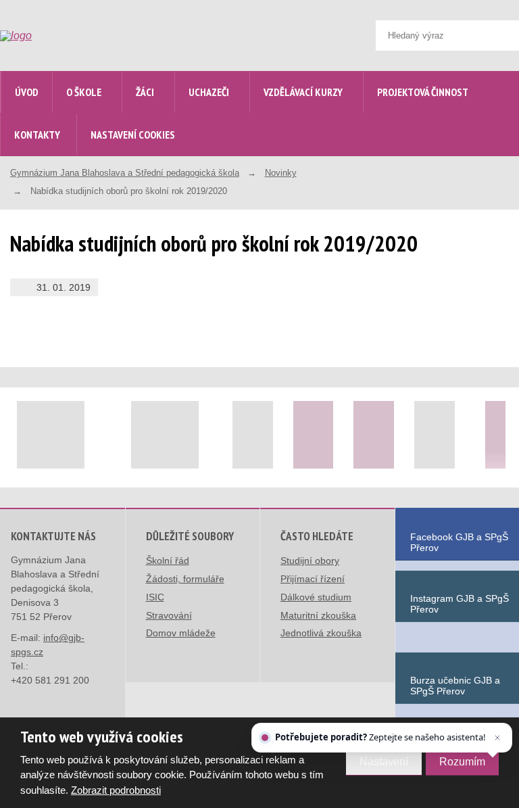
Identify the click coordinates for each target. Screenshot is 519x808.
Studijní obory (309, 560)
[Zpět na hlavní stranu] (45, 35)
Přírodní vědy (102, 484)
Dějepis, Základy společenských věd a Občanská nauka (117, 528)
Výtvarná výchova (111, 645)
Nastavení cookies (133, 134)
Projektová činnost (422, 92)
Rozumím (462, 761)
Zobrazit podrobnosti (116, 790)
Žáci (145, 92)
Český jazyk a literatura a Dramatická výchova (126, 389)
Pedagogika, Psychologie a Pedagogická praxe (129, 579)
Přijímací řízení (312, 578)
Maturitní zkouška (318, 615)
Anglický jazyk (105, 426)
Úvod (27, 92)
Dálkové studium (315, 597)
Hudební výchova (110, 674)
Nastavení (384, 761)
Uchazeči (209, 92)
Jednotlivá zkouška (321, 632)
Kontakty (37, 134)
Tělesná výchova (109, 616)
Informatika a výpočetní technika (122, 710)
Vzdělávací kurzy (303, 92)
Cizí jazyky (98, 455)
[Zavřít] (497, 737)
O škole (83, 92)
